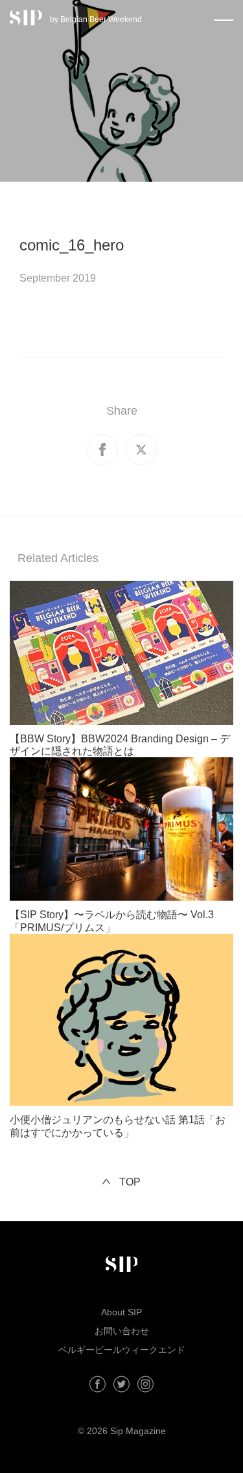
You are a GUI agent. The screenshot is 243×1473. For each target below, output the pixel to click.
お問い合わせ (122, 1331)
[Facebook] (97, 1384)
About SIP (121, 1312)
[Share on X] (141, 449)
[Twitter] (121, 1384)
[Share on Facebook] (102, 449)
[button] (223, 17)
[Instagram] (145, 1384)
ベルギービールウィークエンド (121, 1350)
